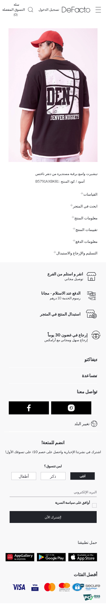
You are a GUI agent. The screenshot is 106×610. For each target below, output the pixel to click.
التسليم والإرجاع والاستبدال (77, 253)
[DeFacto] (76, 9)
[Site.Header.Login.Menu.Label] (98, 9)
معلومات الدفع (86, 241)
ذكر (53, 476)
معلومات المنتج (86, 218)
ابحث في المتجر (85, 206)
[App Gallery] (19, 557)
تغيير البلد (82, 423)
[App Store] (82, 557)
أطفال (24, 476)
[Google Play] (51, 557)
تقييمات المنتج (86, 229)
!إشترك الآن (53, 517)
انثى (82, 476)
